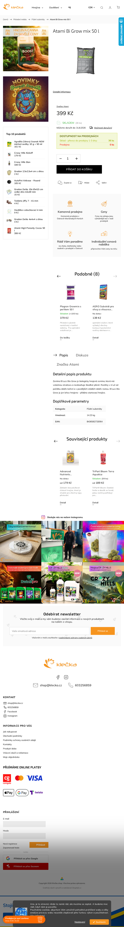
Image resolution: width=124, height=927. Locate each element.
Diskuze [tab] (82, 355)
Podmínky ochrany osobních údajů (19, 740)
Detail (95, 337)
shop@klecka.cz (51, 685)
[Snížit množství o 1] (60, 159)
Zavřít (111, 192)
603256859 (83, 685)
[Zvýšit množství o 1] (76, 159)
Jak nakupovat (10, 731)
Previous (59, 276)
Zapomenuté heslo (11, 847)
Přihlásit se (103, 631)
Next (116, 276)
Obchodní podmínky (12, 736)
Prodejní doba (9, 748)
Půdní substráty (94, 408)
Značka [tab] (68, 364)
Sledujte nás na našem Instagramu (65, 517)
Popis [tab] (63, 355)
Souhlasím (101, 922)
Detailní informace (62, 91)
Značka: (63, 106)
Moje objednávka (11, 757)
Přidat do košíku (79, 169)
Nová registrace (10, 843)
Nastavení (80, 921)
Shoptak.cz (76, 888)
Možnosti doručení (103, 127)
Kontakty (7, 744)
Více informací (37, 915)
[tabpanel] (71, 312)
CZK (90, 7)
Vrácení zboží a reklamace (15, 752)
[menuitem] (37, 7)
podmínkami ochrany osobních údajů (75, 637)
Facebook (58, 677)
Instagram (66, 677)
